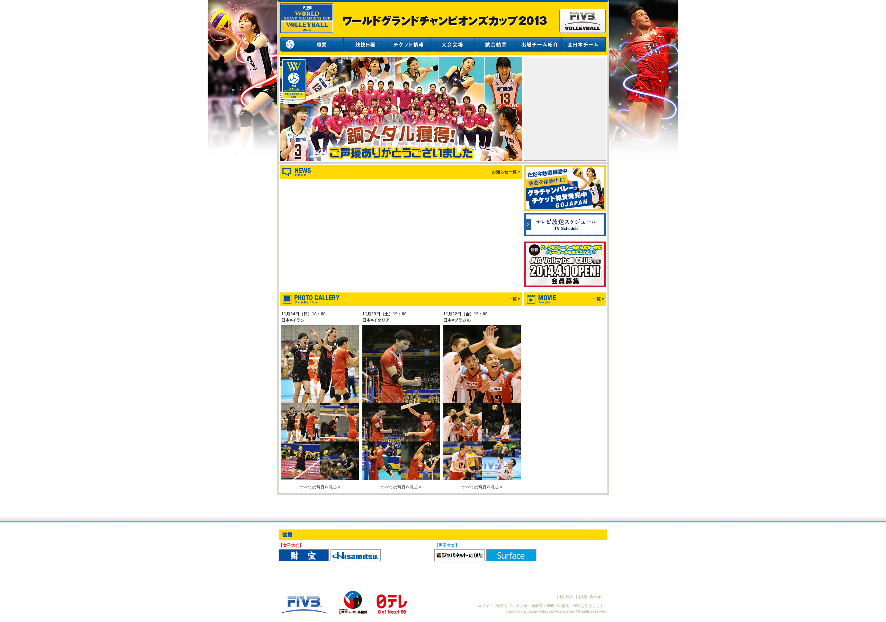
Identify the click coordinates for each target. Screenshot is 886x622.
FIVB (582, 21)
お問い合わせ (589, 597)
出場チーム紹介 (540, 44)
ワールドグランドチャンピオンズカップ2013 (306, 18)
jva (353, 602)
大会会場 (452, 44)
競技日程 (365, 44)
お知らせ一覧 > (506, 171)
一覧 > (514, 299)
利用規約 (567, 597)
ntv (392, 602)
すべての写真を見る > (320, 487)
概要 (322, 44)
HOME (289, 44)
